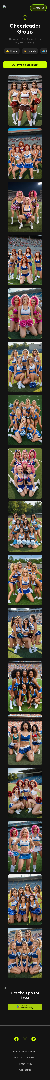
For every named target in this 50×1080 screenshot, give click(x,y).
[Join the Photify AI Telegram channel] (33, 1039)
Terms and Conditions (25, 1057)
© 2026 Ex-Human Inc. (25, 1051)
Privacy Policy (25, 1063)
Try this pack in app (27, 64)
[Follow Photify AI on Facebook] (16, 1039)
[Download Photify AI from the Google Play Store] (25, 1007)
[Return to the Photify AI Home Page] (12, 7)
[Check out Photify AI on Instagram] (25, 1039)
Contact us (38, 7)
